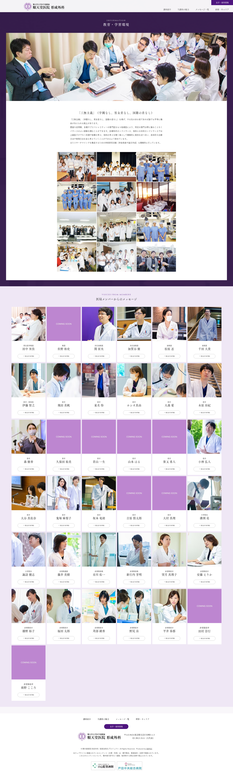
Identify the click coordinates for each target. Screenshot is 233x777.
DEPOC (149, 749)
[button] (167, 9)
